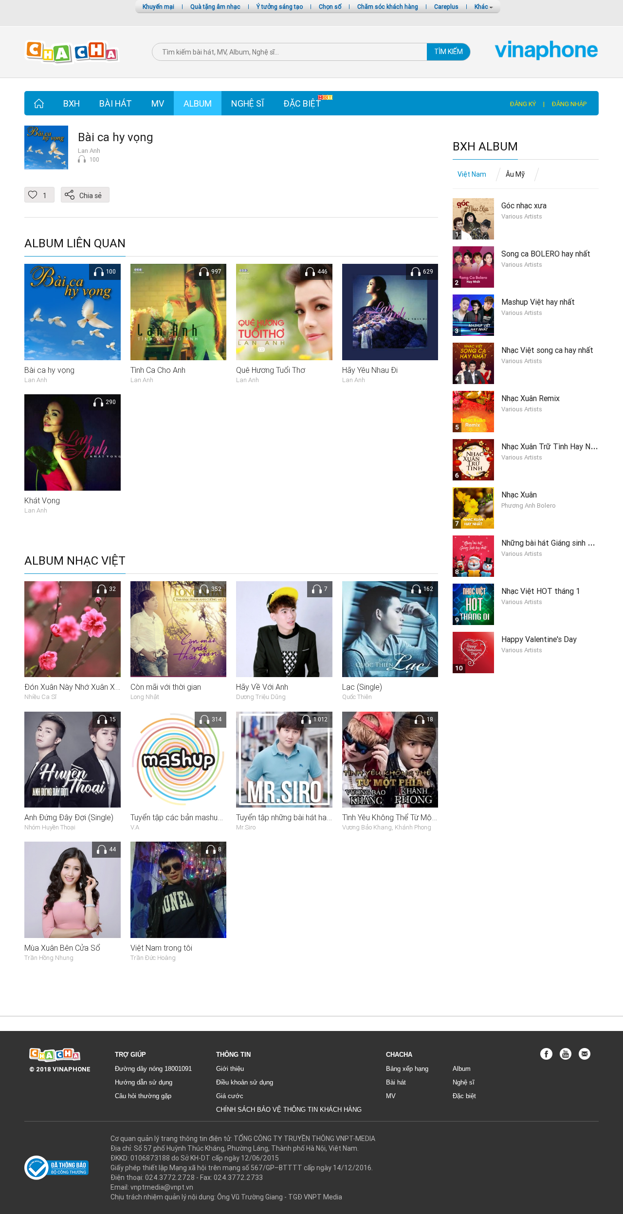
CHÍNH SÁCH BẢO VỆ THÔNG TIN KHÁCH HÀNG (289, 1109)
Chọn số (330, 6)
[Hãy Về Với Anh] (284, 628)
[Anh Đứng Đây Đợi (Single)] (72, 758)
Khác (482, 6)
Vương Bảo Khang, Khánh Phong (386, 827)
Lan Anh (89, 151)
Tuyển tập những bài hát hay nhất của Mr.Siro (311, 817)
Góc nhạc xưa (524, 205)
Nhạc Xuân (519, 494)
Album (197, 103)
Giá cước (229, 1096)
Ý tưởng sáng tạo (280, 6)
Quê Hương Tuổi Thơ (270, 370)
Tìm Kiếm (448, 51)
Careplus (446, 6)
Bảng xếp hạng (407, 1068)
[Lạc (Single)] (390, 628)
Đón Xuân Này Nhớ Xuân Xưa (74, 687)
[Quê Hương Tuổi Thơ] (284, 311)
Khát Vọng (42, 500)
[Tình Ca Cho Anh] (178, 311)
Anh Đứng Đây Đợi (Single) (68, 817)
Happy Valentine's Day (539, 639)
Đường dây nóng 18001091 (153, 1068)
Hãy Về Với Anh (262, 687)
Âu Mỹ (515, 174)
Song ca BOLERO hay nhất (545, 253)
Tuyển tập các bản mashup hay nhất (191, 817)
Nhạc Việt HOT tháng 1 (540, 591)
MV (157, 103)
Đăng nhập (569, 104)
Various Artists (521, 216)
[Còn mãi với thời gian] (178, 628)
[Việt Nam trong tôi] (178, 889)
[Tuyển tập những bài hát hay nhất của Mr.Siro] (284, 758)
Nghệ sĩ (247, 103)
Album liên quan (75, 243)
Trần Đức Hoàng (153, 958)
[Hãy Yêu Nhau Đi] (390, 311)
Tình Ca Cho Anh (157, 370)
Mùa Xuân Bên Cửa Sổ (62, 948)
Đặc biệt (302, 103)
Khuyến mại (158, 6)
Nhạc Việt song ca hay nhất (547, 350)
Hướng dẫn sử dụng (143, 1082)
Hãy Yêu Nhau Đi (370, 370)
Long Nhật (144, 697)
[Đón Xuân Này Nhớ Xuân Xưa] (72, 628)
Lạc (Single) (362, 687)
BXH (71, 103)
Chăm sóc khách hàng (387, 6)
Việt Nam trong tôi (161, 948)
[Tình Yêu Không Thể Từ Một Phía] (390, 758)
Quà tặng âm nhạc (215, 6)
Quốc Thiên (357, 697)
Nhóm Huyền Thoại (49, 827)
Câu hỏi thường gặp (143, 1096)
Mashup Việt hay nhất (538, 302)
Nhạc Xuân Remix (530, 398)
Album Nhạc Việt (75, 561)
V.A (134, 827)
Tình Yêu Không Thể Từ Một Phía (396, 817)
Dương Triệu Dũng (261, 697)
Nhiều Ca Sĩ (40, 697)
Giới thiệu (230, 1068)
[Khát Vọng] (72, 442)
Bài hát (115, 103)
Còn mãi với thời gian (165, 687)
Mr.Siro (246, 827)
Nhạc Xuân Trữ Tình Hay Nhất (551, 446)
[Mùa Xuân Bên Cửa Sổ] (72, 889)
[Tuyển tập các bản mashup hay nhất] (178, 758)
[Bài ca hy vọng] (72, 311)
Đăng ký (523, 104)
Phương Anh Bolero (528, 505)
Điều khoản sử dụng (244, 1082)
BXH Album (485, 146)
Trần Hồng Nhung (48, 958)
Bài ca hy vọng (115, 137)
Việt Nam (472, 174)
